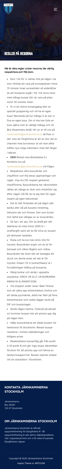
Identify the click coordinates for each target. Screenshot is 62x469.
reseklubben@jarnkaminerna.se (24, 134)
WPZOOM (40, 463)
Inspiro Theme (24, 463)
